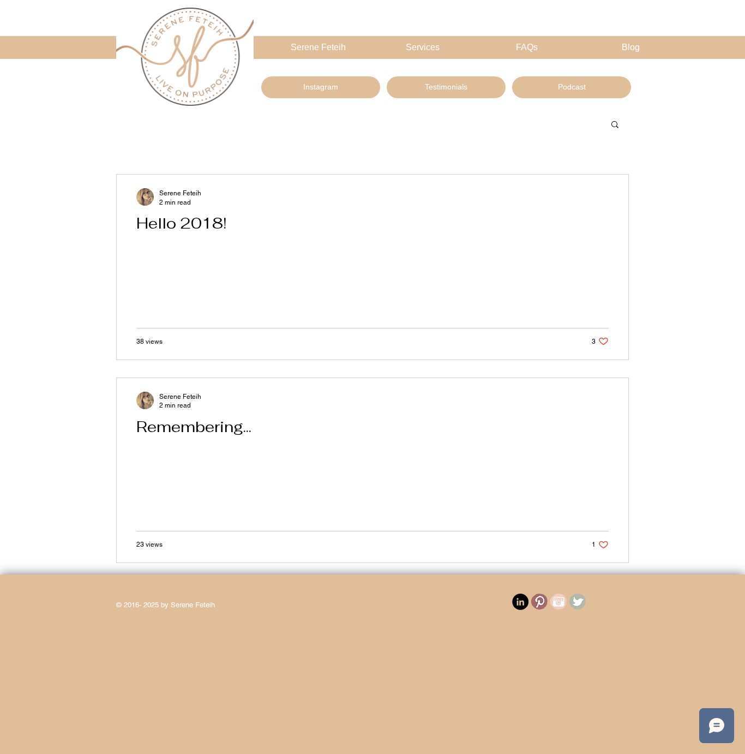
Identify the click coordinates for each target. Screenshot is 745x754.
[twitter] (577, 602)
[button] (615, 125)
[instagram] (558, 602)
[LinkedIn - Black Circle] (520, 602)
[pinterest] (539, 602)
